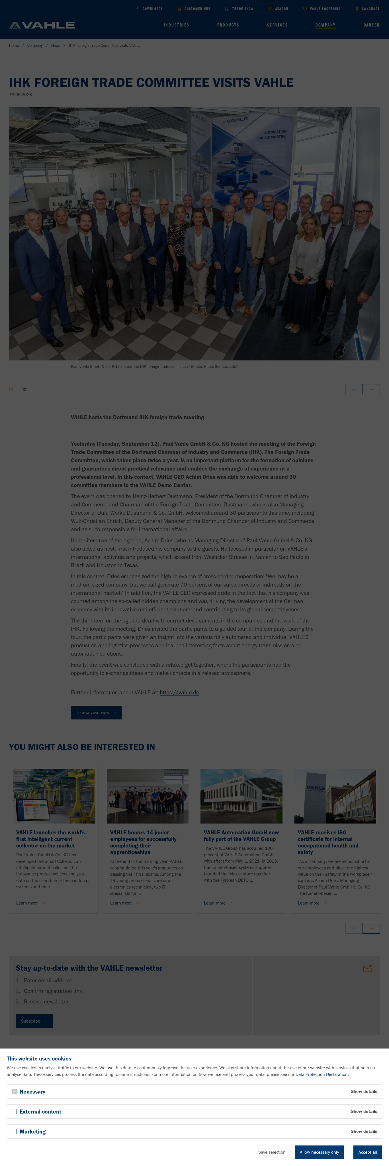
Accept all (368, 1152)
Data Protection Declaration (322, 1074)
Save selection (272, 1152)
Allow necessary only (319, 1152)
